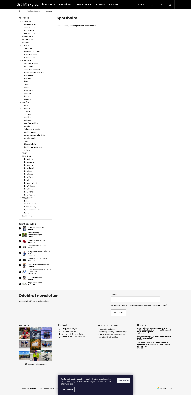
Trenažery (28, 48)
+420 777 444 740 (69, 331)
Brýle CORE (28, 192)
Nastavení (68, 389)
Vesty (26, 141)
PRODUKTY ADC (28, 39)
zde (71, 384)
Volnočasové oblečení (32, 129)
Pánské (27, 111)
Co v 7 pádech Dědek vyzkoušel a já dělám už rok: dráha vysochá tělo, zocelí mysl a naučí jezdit (154, 330)
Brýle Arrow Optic (31, 183)
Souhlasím (123, 380)
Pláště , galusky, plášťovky (34, 72)
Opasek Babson (30, 204)
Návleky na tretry (30, 132)
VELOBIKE (25, 42)
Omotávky (28, 99)
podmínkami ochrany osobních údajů (151, 305)
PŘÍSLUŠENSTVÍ (27, 198)
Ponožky (27, 126)
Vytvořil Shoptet (166, 388)
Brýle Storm (28, 177)
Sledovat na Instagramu (37, 364)
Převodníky (28, 75)
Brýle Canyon (29, 195)
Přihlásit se (118, 313)
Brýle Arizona (29, 162)
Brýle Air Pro (28, 159)
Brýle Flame (28, 189)
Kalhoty (27, 108)
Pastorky (27, 78)
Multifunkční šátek (31, 123)
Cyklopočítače (29, 57)
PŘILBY (24, 153)
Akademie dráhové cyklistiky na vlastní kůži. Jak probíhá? (154, 337)
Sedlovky (27, 93)
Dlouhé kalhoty (30, 144)
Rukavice (27, 120)
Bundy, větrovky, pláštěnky (34, 135)
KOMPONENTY (27, 60)
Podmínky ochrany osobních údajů (113, 332)
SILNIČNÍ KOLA (29, 27)
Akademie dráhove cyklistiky (73, 334)
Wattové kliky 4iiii (31, 63)
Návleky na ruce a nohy (33, 147)
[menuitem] (48, 4)
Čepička (27, 117)
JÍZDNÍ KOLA (26, 21)
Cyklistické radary (31, 54)
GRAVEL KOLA (29, 30)
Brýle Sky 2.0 (29, 168)
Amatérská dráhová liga (108, 337)
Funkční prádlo (30, 138)
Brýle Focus (28, 174)
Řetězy (27, 81)
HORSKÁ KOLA (29, 33)
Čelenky (27, 150)
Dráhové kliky (29, 66)
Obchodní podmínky (107, 329)
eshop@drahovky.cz (69, 329)
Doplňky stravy (27, 216)
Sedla (26, 87)
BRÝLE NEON (26, 156)
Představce (28, 90)
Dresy (26, 105)
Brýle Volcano (29, 186)
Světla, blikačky (30, 207)
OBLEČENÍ (25, 102)
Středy (26, 84)
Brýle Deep (28, 180)
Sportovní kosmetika (32, 210)
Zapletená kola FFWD (32, 69)
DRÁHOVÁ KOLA (30, 24)
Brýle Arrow (28, 165)
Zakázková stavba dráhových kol (112, 334)
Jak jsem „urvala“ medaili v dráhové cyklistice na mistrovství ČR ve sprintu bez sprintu (153, 344)
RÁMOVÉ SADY (27, 36)
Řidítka (26, 96)
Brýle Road (28, 171)
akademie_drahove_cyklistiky (73, 336)
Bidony (26, 201)
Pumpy (27, 213)
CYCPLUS (25, 45)
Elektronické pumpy (32, 51)
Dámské (28, 114)
